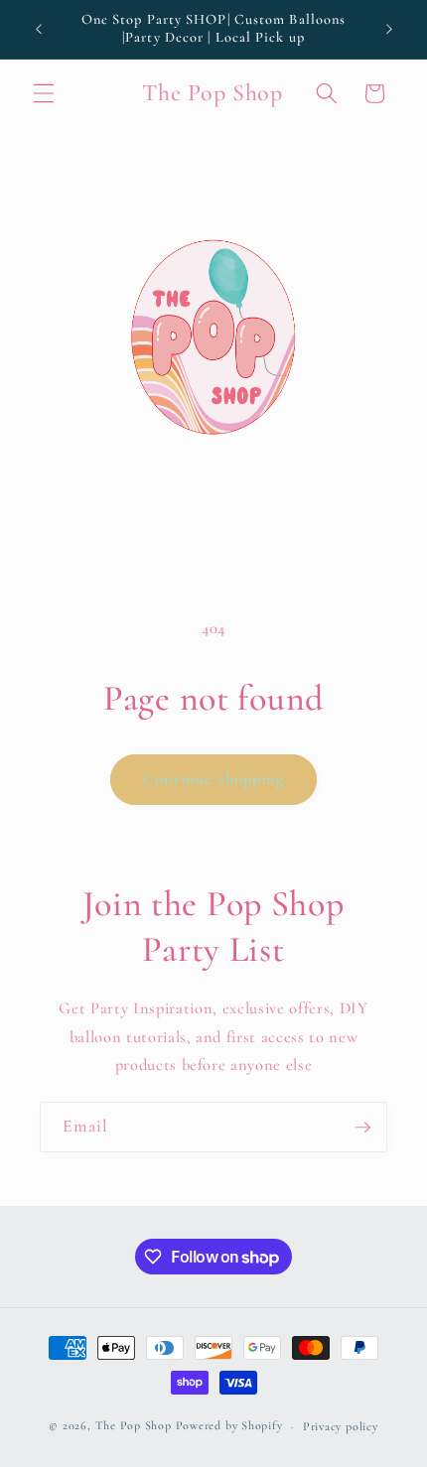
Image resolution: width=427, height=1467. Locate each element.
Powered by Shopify (229, 1426)
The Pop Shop (133, 1426)
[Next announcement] (389, 29)
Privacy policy (340, 1426)
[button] (44, 93)
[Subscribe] (362, 1127)
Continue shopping (214, 779)
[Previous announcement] (39, 29)
